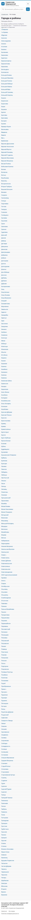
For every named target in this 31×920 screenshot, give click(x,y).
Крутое (3, 435)
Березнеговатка (6, 61)
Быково (3, 124)
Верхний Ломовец (7, 152)
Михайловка (5, 532)
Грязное (3, 229)
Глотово (3, 206)
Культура (4, 463)
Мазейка (4, 503)
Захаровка (4, 326)
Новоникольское (6, 563)
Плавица (4, 649)
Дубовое (4, 281)
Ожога (3, 580)
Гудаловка (4, 232)
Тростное (4, 826)
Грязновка (4, 226)
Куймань (4, 458)
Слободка (4, 743)
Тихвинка (4, 812)
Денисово (4, 249)
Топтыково (4, 818)
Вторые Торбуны (6, 186)
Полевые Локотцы (7, 672)
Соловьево (4, 752)
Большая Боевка (6, 75)
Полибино (4, 675)
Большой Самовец (7, 92)
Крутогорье (5, 432)
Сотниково (4, 755)
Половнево (4, 680)
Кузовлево (4, 452)
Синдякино (4, 735)
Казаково (4, 363)
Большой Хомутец (7, 95)
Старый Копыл (5, 766)
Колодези (4, 398)
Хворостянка (5, 852)
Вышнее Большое (6, 189)
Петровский (5, 640)
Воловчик (4, 172)
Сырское (4, 792)
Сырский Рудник (6, 789)
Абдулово (4, 35)
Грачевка (4, 218)
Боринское (4, 101)
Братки (3, 112)
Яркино (3, 892)
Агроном (4, 38)
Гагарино (4, 195)
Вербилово (4, 141)
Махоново (4, 518)
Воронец (4, 181)
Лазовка (3, 466)
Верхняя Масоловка (7, 158)
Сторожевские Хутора (8, 775)
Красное (4, 418)
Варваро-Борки (6, 126)
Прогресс (4, 692)
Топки (3, 815)
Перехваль (4, 626)
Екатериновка (5, 286)
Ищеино (4, 358)
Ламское (4, 469)
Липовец (4, 489)
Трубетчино (5, 829)
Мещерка (4, 526)
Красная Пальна (6, 415)
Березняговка (5, 64)
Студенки (4, 780)
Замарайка (4, 315)
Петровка (4, 638)
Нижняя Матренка (7, 546)
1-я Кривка (4, 32)
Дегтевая (4, 243)
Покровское (5, 669)
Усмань (3, 843)
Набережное (5, 541)
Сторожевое (5, 772)
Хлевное (3, 855)
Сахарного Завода (7, 720)
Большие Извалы (6, 86)
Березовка (4, 66)
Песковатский (5, 629)
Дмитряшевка (5, 252)
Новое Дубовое (6, 561)
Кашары (3, 386)
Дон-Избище (5, 272)
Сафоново (4, 718)
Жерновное (5, 306)
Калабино (4, 369)
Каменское (4, 383)
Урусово (3, 840)
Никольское (5, 552)
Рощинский (5, 715)
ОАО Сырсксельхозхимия (9, 575)
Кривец (3, 423)
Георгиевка (4, 204)
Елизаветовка (5, 303)
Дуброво (4, 283)
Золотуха (4, 338)
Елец (2, 289)
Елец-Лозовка (5, 295)
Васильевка (5, 129)
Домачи (3, 269)
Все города (12, 911)
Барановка (4, 55)
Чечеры (3, 878)
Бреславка (4, 118)
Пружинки (4, 695)
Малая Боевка (5, 506)
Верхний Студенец (7, 155)
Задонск (3, 312)
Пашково (4, 620)
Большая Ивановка (7, 78)
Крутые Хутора (5, 441)
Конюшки (4, 406)
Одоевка (4, 578)
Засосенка (4, 323)
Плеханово (4, 658)
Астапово (4, 46)
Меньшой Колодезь (7, 523)
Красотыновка (5, 421)
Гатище (3, 201)
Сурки (3, 783)
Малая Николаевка (7, 509)
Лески (3, 483)
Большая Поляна (6, 81)
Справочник (4, 14)
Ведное (3, 135)
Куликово (4, 461)
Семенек (4, 726)
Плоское (4, 660)
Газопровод (5, 198)
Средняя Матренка (7, 760)
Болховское (5, 72)
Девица (3, 241)
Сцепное (4, 786)
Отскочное (4, 600)
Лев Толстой (5, 478)
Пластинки (4, 652)
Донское (4, 275)
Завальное (4, 309)
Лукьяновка (5, 501)
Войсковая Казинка (7, 166)
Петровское (5, 643)
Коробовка (4, 409)
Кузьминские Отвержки (8, 455)
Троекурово (5, 820)
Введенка (4, 132)
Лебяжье (4, 475)
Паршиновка (5, 618)
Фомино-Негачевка (7, 849)
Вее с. (3, 138)
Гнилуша (4, 209)
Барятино (4, 58)
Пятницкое (4, 703)
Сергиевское (5, 732)
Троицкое (4, 823)
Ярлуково (4, 895)
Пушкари (4, 698)
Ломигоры (4, 492)
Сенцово (4, 729)
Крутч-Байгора (5, 438)
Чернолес (4, 875)
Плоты (3, 663)
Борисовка (4, 104)
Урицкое (4, 838)
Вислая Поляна (6, 164)
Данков (3, 238)
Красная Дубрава (6, 412)
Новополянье (5, 566)
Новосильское (5, 569)
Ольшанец (4, 595)
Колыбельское (5, 401)
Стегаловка (4, 769)
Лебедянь (4, 472)
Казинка (3, 366)
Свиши (3, 723)
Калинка (3, 375)
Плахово (4, 655)
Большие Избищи (6, 84)
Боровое (4, 109)
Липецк (3, 486)
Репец (3, 709)
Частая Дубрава (6, 866)
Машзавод (4, 521)
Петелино (4, 632)
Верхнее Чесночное (7, 146)
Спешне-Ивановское (7, 758)
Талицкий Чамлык (6, 798)
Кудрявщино (5, 449)
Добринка (4, 255)
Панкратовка (5, 615)
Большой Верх (5, 89)
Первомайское (5, 623)
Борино (3, 98)
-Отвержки (4, 29)
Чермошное (5, 872)
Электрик (4, 883)
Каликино (4, 372)
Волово (3, 169)
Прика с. (3, 689)
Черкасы (4, 869)
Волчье (3, 175)
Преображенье (6, 686)
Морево (3, 535)
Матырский (4, 515)
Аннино (3, 44)
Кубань (3, 446)
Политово (4, 678)
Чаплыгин (4, 863)
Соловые (4, 749)
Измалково (4, 349)
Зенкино (4, 329)
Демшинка (4, 246)
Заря (2, 321)
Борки (3, 106)
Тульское (4, 832)
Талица (3, 795)
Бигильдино (5, 69)
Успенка (3, 846)
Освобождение (6, 598)
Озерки (3, 583)
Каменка (4, 378)
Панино (3, 612)
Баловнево (4, 52)
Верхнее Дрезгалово (7, 144)
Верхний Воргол (6, 149)
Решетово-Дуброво (7, 712)
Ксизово (3, 443)
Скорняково (5, 740)
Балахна (3, 49)
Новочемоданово (6, 572)
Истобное (4, 355)
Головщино (4, 215)
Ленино (3, 481)
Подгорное (4, 666)
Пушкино (4, 700)
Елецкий (3, 301)
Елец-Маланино (6, 298)
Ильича (3, 352)
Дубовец (4, 278)
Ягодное (3, 889)
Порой (3, 683)
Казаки (3, 361)
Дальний (4, 235)
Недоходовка (5, 543)
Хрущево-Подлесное (7, 860)
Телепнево (4, 803)
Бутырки (4, 121)
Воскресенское (6, 184)
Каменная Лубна (6, 381)
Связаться (4, 911)
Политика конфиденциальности (10, 913)
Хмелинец (4, 858)
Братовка (4, 115)
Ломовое (4, 495)
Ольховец (4, 589)
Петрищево (5, 635)
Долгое (3, 263)
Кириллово (4, 389)
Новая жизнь (5, 558)
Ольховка (4, 592)
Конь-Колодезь (6, 403)
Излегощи (4, 346)
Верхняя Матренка (7, 161)
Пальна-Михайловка (7, 609)
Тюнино (3, 835)
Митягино (4, 529)
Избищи (3, 343)
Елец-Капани (5, 292)
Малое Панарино (6, 512)
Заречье (4, 318)
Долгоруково (5, 266)
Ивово (3, 341)
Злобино (4, 332)
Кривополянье (5, 429)
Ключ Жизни (5, 392)
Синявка (3, 738)
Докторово (4, 261)
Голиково (4, 212)
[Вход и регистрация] (28, 3)
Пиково (3, 646)
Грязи (3, 224)
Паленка (4, 606)
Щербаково (5, 880)
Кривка (3, 426)
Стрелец (3, 778)
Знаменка (4, 335)
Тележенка (4, 800)
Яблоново (4, 886)
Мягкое (3, 538)
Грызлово (4, 221)
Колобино (4, 395)
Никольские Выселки (7, 549)
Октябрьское (5, 586)
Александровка (6, 41)
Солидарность (5, 746)
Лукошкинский (5, 498)
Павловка (4, 603)
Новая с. (3, 555)
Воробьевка (5, 178)
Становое (4, 763)
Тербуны (4, 809)
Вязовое (3, 192)
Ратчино (4, 706)
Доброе (3, 258)
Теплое (3, 806)
